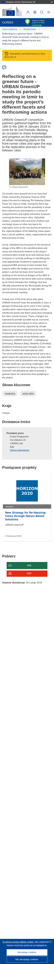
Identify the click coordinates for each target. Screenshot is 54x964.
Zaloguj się (28, 12)
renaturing (10, 393)
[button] (35, 12)
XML (29, 565)
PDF (29, 573)
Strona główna (9, 29)
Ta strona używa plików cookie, (18, 942)
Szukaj (42, 12)
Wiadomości (29, 29)
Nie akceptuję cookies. (27, 959)
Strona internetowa (19, 450)
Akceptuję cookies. (27, 952)
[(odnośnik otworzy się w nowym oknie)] (12, 11)
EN (4, 67)
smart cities (28, 393)
